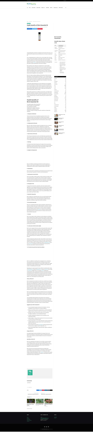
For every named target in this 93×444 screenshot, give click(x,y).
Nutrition (51, 7)
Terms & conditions (29, 420)
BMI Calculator (61, 7)
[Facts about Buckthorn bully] (40, 401)
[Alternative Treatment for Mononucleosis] (56, 133)
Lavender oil (30, 270)
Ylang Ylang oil (30, 269)
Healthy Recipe (56, 7)
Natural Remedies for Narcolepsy (61, 126)
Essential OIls (28, 23)
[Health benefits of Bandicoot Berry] (48, 401)
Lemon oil (46, 269)
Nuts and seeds (56, 100)
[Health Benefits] (31, 4)
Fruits (55, 88)
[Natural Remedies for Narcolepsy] (56, 126)
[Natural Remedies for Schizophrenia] (56, 119)
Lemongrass (41, 324)
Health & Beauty (56, 92)
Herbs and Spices (56, 93)
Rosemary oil (39, 269)
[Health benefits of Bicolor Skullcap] (31, 401)
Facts (55, 85)
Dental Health (33, 7)
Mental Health (38, 7)
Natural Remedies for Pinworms (61, 122)
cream (42, 352)
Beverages (55, 78)
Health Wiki (47, 7)
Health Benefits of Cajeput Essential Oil (46, 394)
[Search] (65, 7)
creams (39, 209)
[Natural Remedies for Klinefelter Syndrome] (56, 130)
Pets (54, 103)
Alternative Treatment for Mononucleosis (62, 133)
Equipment (55, 82)
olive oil (42, 270)
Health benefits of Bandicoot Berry (48, 405)
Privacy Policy (28, 419)
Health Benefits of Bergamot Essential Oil (33, 394)
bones (34, 62)
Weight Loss (43, 7)
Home (30, 7)
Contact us (28, 418)
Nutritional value (56, 99)
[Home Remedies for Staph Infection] (56, 115)
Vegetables (55, 110)
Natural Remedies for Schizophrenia (61, 118)
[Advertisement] (46, 15)
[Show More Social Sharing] (43, 29)
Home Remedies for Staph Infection (62, 115)
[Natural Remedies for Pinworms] (56, 122)
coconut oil (31, 243)
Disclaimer (28, 421)
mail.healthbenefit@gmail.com (44, 418)
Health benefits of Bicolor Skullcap (30, 405)
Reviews (55, 107)
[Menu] (27, 7)
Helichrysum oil (47, 242)
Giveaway (55, 89)
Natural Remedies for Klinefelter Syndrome (61, 129)
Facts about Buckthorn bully (39, 404)
